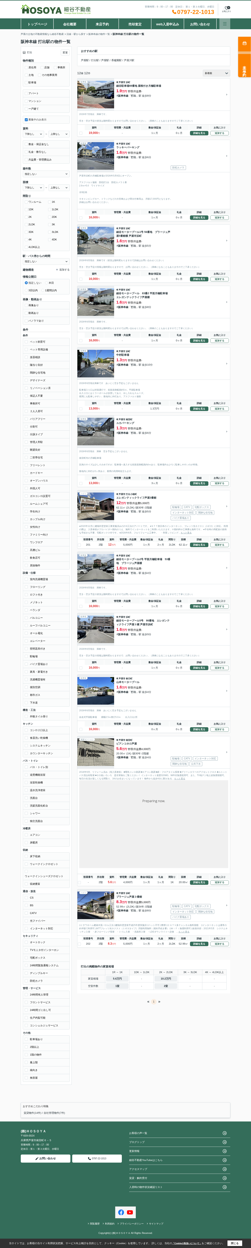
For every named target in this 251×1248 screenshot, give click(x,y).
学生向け (35, 511)
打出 (133, 95)
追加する (219, 133)
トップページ (37, 24)
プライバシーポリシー (132, 1223)
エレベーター (37, 640)
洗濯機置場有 (37, 679)
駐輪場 (34, 656)
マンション (34, 101)
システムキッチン (40, 745)
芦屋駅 (85, 60)
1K (53, 201)
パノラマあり (36, 320)
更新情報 (134, 1151)
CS (31, 897)
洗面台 (34, 797)
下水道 (34, 702)
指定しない (34, 282)
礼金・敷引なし (37, 151)
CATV (33, 913)
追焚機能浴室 (37, 774)
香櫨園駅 (116, 60)
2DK (54, 216)
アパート (33, 93)
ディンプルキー (39, 973)
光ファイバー (37, 920)
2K (30, 216)
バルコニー (36, 617)
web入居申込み (167, 24)
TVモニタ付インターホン (44, 949)
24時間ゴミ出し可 (40, 1010)
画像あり (33, 305)
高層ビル (35, 550)
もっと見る (186, 532)
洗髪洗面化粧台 (39, 805)
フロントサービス (40, 1002)
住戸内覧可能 (37, 1017)
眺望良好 (35, 449)
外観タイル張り (39, 716)
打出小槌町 (131, 494)
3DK (30, 231)
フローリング (37, 586)
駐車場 (32, 82)
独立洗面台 (36, 821)
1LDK (55, 209)
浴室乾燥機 (36, 782)
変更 (65, 52)
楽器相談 (35, 357)
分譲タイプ (36, 434)
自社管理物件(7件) (54, 1112)
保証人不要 (36, 395)
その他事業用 (49, 74)
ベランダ (35, 610)
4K (30, 239)
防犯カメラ (36, 980)
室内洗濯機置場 (39, 579)
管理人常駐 (36, 442)
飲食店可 (35, 557)
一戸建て (33, 108)
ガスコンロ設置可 (40, 496)
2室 (166, 985)
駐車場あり (36, 1039)
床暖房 (34, 842)
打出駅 (95, 60)
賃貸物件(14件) (32, 1112)
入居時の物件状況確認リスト (146, 1187)
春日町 (129, 678)
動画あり (33, 312)
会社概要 (69, 24)
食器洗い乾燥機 (39, 737)
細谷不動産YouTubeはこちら (146, 1160)
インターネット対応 (41, 928)
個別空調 (35, 687)
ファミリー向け (39, 534)
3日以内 (33, 290)
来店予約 (102, 24)
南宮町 (129, 419)
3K (53, 224)
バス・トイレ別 (39, 767)
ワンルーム (34, 201)
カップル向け (37, 519)
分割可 (34, 426)
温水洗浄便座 (37, 790)
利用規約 (109, 1223)
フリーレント (37, 465)
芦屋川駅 (129, 60)
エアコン (35, 834)
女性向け (35, 526)
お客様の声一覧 (138, 1133)
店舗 (46, 67)
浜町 (128, 82)
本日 (51, 282)
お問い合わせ (200, 24)
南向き (34, 1070)
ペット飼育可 (37, 341)
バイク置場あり (39, 664)
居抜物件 (35, 565)
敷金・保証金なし (38, 144)
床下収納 (35, 856)
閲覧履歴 (95, 1223)
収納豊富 (35, 883)
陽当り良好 (36, 364)
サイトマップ (156, 1223)
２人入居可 (36, 411)
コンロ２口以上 (39, 730)
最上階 (34, 1062)
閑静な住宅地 (37, 372)
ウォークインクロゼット (44, 864)
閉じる (235, 1243)
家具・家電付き (39, 671)
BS (31, 905)
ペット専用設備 (39, 349)
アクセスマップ (138, 1169)
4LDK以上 (34, 247)
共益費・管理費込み (40, 159)
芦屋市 (122, 82)
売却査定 (135, 24)
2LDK (31, 224)
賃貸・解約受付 (138, 1178)
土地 (31, 74)
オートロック (37, 942)
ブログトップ (137, 1142)
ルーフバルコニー (40, 625)
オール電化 (36, 633)
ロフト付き (36, 594)
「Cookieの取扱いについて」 (187, 1243)
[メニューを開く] (224, 23)
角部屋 (34, 1077)
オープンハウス (39, 480)
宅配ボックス (37, 957)
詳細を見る (199, 133)
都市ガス (35, 694)
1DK (30, 209)
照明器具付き (37, 648)
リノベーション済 (40, 388)
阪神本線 (123, 95)
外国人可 (35, 488)
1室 (117, 985)
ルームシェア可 (39, 503)
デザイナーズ (37, 380)
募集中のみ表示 (37, 119)
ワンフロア (36, 542)
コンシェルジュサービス (44, 1025)
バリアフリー (37, 418)
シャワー (35, 813)
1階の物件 (36, 1054)
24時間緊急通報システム (44, 965)
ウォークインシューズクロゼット (44, 876)
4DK (54, 239)
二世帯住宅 (36, 457)
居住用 (32, 67)
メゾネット (36, 602)
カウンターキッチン (41, 753)
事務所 (61, 67)
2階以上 (34, 1046)
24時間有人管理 (39, 994)
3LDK (55, 231)
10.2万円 (166, 978)
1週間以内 (51, 290)
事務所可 (35, 403)
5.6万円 (117, 978)
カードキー (36, 472)
